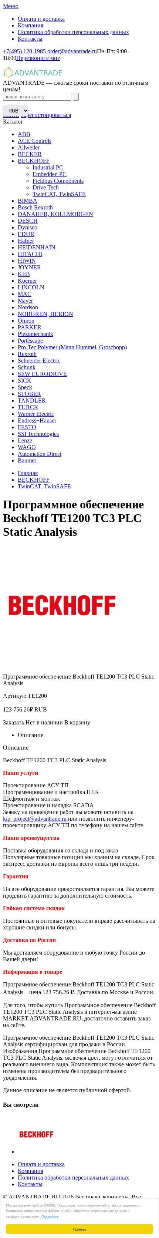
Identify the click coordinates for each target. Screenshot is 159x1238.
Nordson (28, 307)
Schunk (26, 367)
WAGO (27, 447)
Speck (25, 387)
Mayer (25, 300)
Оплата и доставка (41, 19)
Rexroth (27, 354)
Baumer (27, 460)
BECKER (30, 154)
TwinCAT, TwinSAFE (59, 194)
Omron (26, 320)
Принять (79, 1229)
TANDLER (32, 400)
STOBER (29, 394)
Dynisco (27, 227)
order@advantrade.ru (72, 51)
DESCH (28, 221)
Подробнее (50, 1216)
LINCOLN (31, 287)
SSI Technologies (38, 434)
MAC (24, 294)
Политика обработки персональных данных (73, 32)
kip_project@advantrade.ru (35, 818)
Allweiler (29, 147)
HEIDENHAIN (36, 247)
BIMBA (27, 201)
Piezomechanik (35, 334)
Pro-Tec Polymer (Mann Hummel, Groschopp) (72, 347)
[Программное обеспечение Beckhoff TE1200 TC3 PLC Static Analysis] (36, 1151)
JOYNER (29, 267)
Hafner (26, 241)
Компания (30, 25)
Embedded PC (50, 174)
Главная (28, 473)
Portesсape (30, 340)
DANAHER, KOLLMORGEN (55, 214)
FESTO (27, 427)
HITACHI (30, 254)
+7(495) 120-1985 (24, 51)
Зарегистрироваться (46, 115)
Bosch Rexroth (35, 207)
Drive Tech (46, 187)
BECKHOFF (34, 161)
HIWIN (27, 261)
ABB (24, 134)
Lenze (25, 440)
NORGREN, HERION (45, 314)
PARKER (29, 327)
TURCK (28, 407)
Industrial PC (48, 167)
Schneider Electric (39, 360)
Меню (10, 6)
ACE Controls (34, 141)
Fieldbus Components (58, 181)
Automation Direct (39, 454)
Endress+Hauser (37, 420)
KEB (24, 274)
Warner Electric (36, 414)
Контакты (30, 39)
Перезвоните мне (38, 58)
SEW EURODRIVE (42, 374)
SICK (24, 380)
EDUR (26, 234)
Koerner (27, 280)
